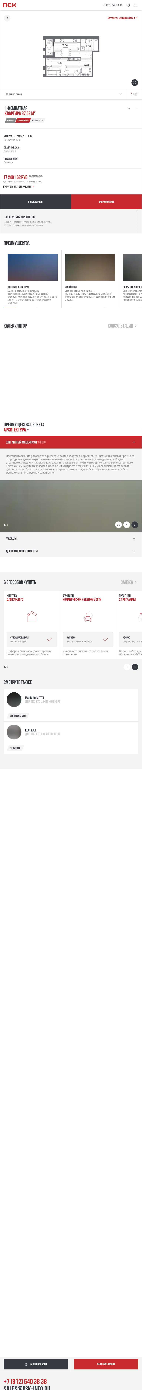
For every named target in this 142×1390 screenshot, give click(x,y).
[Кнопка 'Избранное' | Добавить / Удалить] (128, 107)
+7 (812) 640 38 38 (25, 1381)
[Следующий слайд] (134, 524)
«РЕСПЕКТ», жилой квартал (121, 18)
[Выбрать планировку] (120, 94)
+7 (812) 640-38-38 (112, 5)
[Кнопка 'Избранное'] (128, 5)
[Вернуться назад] (7, 18)
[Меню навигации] (135, 5)
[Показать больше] (135, 108)
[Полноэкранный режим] (118, 524)
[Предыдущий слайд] (126, 524)
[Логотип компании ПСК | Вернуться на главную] (9, 5)
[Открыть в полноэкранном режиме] (134, 82)
